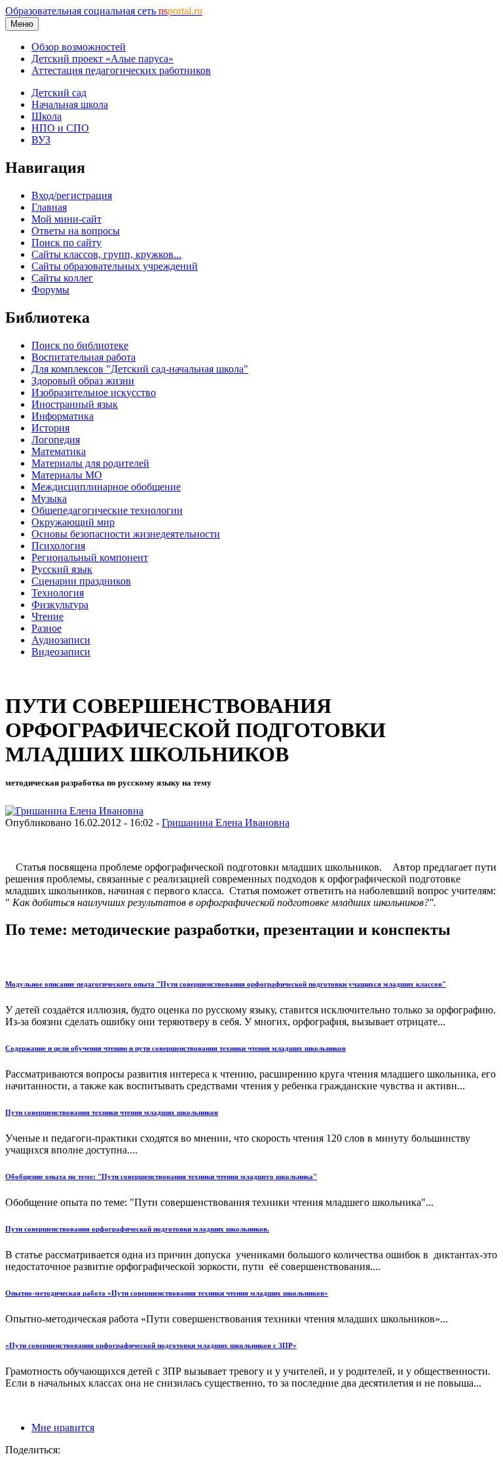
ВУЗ (40, 139)
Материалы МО (66, 475)
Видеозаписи (60, 651)
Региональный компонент (89, 557)
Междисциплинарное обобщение (106, 486)
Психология (58, 545)
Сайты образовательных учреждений (114, 266)
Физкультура (59, 604)
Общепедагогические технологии (107, 510)
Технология (57, 592)
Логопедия (55, 439)
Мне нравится (62, 1427)
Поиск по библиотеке (79, 345)
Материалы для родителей (90, 463)
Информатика (62, 416)
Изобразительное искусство (93, 392)
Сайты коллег (62, 277)
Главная (49, 207)
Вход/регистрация (71, 195)
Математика (58, 451)
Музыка (49, 498)
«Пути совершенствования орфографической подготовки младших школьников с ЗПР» (151, 1345)
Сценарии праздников (81, 581)
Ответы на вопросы (75, 230)
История (50, 427)
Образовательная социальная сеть (103, 10)
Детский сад (58, 92)
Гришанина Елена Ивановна (225, 822)
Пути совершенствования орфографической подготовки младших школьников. (137, 1229)
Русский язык (61, 569)
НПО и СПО (60, 128)
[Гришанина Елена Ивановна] (74, 810)
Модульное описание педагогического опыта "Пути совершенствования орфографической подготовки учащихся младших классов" (225, 984)
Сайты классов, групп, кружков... (106, 254)
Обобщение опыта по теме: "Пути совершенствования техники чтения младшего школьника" (161, 1176)
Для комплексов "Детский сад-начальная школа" (139, 368)
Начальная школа (69, 104)
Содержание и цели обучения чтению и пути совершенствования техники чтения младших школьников (175, 1048)
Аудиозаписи (60, 640)
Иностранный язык (74, 404)
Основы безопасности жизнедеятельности (125, 533)
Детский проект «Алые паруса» (102, 58)
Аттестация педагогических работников (121, 70)
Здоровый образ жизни (82, 380)
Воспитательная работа (83, 357)
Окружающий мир (73, 522)
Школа (46, 116)
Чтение (47, 616)
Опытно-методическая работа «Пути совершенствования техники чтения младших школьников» (166, 1293)
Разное (46, 628)
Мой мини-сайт (66, 219)
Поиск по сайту (66, 242)
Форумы (50, 289)
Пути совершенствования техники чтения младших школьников (111, 1112)
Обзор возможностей (78, 46)
